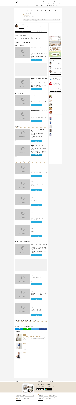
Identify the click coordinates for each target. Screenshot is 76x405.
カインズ (56, 398)
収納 (17, 395)
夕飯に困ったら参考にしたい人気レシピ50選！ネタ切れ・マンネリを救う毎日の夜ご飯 (57, 108)
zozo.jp (17, 89)
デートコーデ (30, 16)
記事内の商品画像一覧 (39, 31)
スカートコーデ (26, 16)
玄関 (35, 395)
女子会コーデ (35, 16)
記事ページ (23, 31)
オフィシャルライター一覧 (55, 74)
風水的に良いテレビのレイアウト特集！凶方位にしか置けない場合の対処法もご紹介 (57, 104)
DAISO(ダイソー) (46, 395)
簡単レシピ (23, 398)
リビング (28, 395)
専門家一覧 (55, 91)
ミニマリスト (23, 395)
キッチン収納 (32, 395)
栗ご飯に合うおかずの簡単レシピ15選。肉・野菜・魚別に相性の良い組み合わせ (57, 96)
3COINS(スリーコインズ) (51, 398)
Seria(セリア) (41, 395)
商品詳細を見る (36, 59)
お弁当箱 (28, 398)
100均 (20, 395)
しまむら (45, 398)
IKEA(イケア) (41, 398)
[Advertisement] (31, 69)
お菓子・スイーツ (19, 398)
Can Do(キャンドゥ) (52, 395)
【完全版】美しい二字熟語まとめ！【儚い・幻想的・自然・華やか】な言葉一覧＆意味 (57, 100)
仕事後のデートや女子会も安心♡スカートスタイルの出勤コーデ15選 (46, 381)
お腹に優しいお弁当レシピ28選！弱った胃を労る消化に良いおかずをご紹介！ (57, 112)
